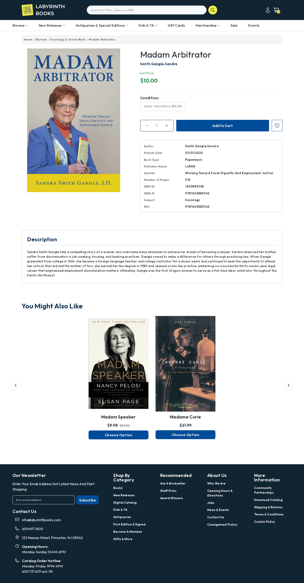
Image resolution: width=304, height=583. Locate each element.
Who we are (216, 483)
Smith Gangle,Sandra (158, 64)
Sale (233, 25)
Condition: (149, 98)
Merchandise (206, 25)
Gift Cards (176, 25)
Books (118, 488)
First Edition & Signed (129, 524)
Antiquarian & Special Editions (100, 25)
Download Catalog (268, 500)
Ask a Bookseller (172, 483)
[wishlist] (118, 355)
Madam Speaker (118, 417)
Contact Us (215, 517)
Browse (18, 25)
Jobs (210, 503)
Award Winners (171, 498)
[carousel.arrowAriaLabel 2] (15, 385)
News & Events (218, 510)
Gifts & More (122, 539)
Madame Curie (185, 417)
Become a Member (127, 532)
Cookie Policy (264, 522)
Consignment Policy (222, 525)
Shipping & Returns (268, 507)
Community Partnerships (264, 490)
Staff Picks (168, 491)
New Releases (50, 25)
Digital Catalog (125, 503)
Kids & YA (146, 25)
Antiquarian (122, 517)
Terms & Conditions (269, 514)
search (212, 10)
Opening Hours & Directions (220, 493)
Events (254, 25)
